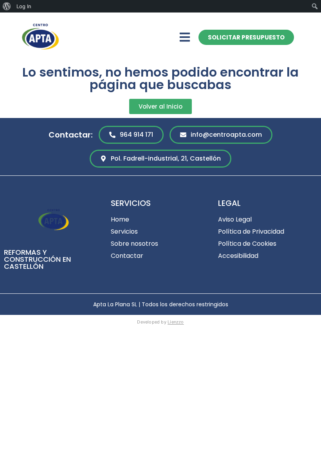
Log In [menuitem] (23, 6)
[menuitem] (7, 6)
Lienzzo (176, 322)
